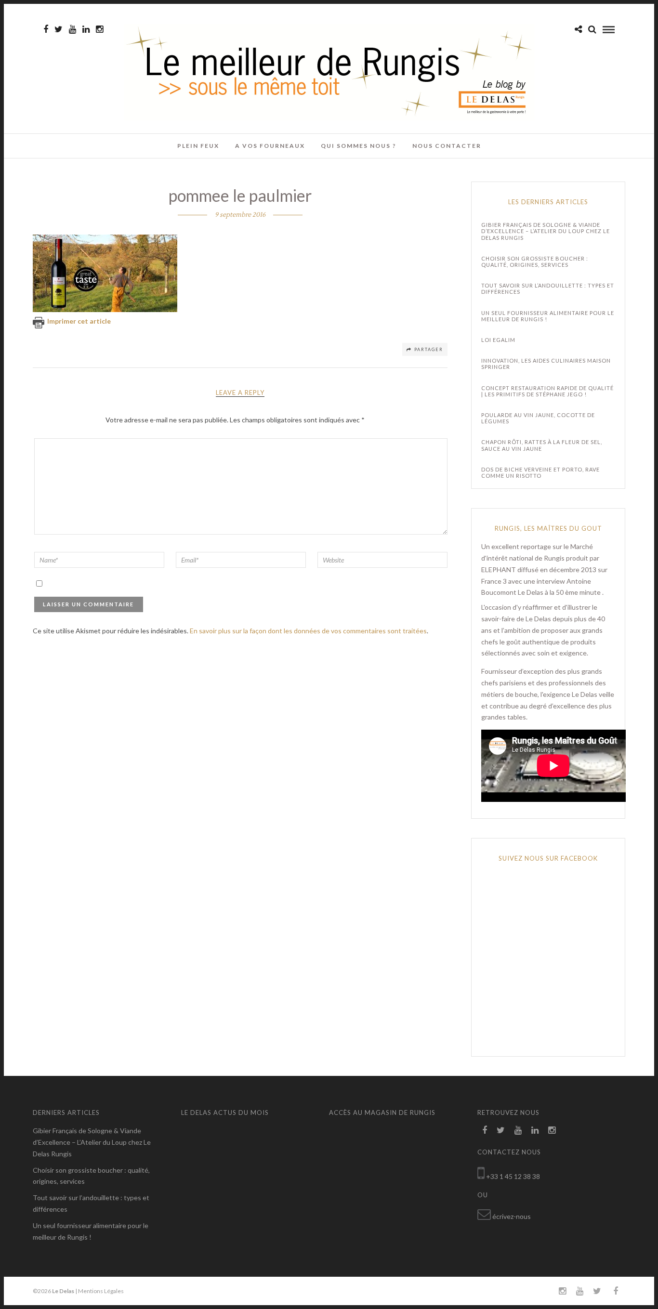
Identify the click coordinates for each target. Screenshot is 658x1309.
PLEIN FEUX (198, 145)
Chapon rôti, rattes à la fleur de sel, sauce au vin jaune (541, 445)
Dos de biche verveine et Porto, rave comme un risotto (540, 472)
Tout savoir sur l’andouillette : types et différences (547, 288)
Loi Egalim (498, 340)
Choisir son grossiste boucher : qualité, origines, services (534, 261)
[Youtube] (72, 29)
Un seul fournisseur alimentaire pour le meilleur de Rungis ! (547, 316)
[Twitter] (501, 1130)
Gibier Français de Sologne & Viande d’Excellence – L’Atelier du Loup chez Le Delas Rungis (545, 231)
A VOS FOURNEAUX (270, 145)
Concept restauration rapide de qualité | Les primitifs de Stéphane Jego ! (547, 391)
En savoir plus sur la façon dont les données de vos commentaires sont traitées (308, 631)
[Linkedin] (86, 29)
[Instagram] (99, 29)
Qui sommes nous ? (358, 145)
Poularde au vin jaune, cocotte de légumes (538, 418)
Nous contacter (446, 145)
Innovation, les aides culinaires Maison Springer (546, 363)
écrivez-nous (511, 1216)
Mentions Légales (101, 1291)
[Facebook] (484, 1130)
